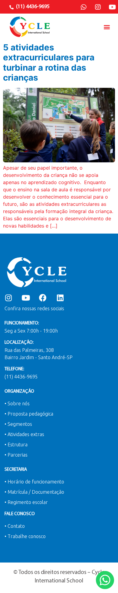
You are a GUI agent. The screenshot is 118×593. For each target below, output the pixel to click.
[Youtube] (112, 7)
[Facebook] (43, 297)
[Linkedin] (60, 297)
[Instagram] (97, 7)
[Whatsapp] (83, 7)
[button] (107, 27)
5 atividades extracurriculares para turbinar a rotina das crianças (48, 62)
